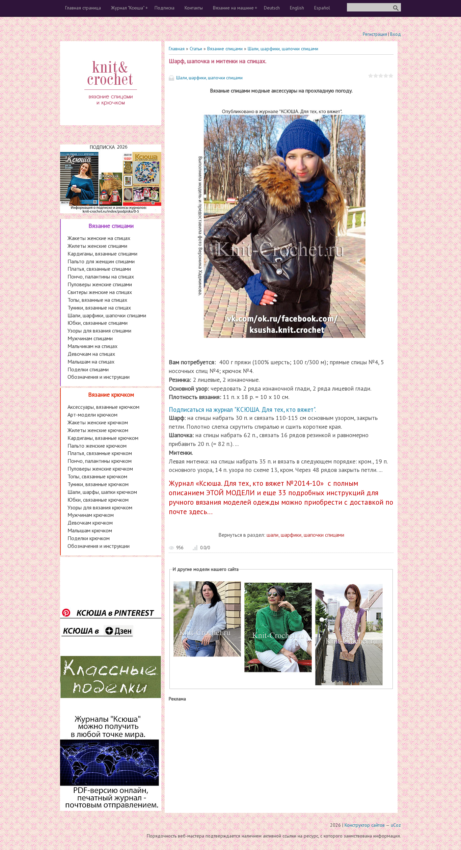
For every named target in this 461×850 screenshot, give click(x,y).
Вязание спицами (225, 49)
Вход (395, 34)
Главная (177, 49)
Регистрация (375, 34)
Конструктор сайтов (365, 825)
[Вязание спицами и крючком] (110, 113)
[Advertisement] (281, 756)
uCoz (396, 825)
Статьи (196, 49)
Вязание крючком (111, 394)
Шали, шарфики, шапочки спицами (283, 49)
